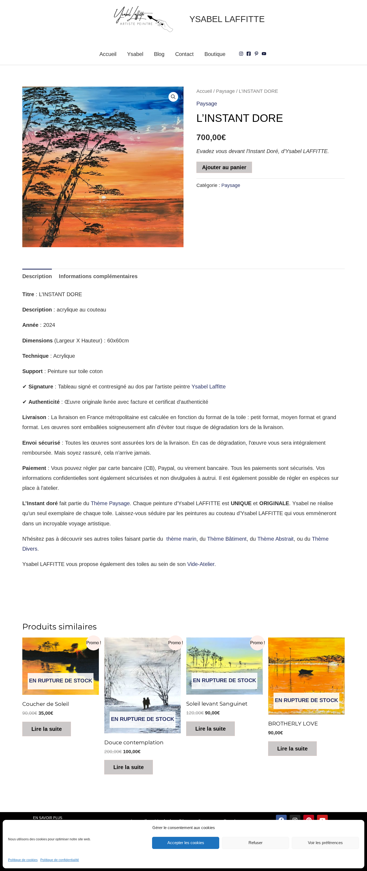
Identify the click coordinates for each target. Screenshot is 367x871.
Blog (159, 54)
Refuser (255, 842)
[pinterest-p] (257, 53)
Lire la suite (46, 729)
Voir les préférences (325, 842)
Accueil (107, 54)
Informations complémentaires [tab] (98, 276)
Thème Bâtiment (227, 539)
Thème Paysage (110, 503)
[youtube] (265, 53)
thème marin (181, 539)
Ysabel (135, 54)
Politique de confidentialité (59, 860)
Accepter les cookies (185, 842)
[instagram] (242, 53)
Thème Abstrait (275, 539)
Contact (184, 54)
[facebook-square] (249, 53)
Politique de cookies (23, 860)
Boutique (214, 54)
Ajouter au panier (224, 167)
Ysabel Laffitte (209, 387)
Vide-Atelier (200, 564)
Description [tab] (37, 276)
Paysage (225, 91)
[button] (173, 97)
